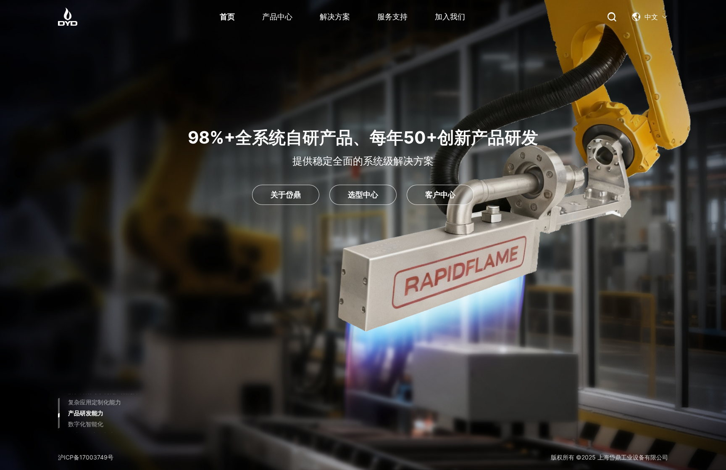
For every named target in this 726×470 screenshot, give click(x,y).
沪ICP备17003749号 (85, 457)
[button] (650, 17)
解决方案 (335, 16)
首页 (227, 16)
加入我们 (450, 16)
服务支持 (392, 16)
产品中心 (277, 16)
